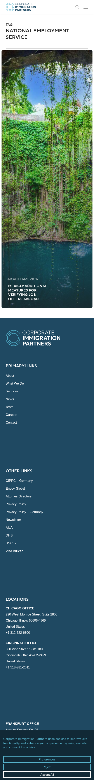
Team (10, 407)
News (10, 399)
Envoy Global (15, 488)
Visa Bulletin (14, 551)
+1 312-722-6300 (18, 632)
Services (12, 391)
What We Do (15, 383)
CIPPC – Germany (19, 480)
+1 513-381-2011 (18, 667)
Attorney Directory (19, 496)
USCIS (11, 543)
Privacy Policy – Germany (24, 512)
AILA (9, 527)
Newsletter (13, 520)
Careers (11, 414)
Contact (11, 422)
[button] (86, 7)
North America (23, 279)
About (10, 375)
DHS (9, 535)
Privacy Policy (16, 504)
